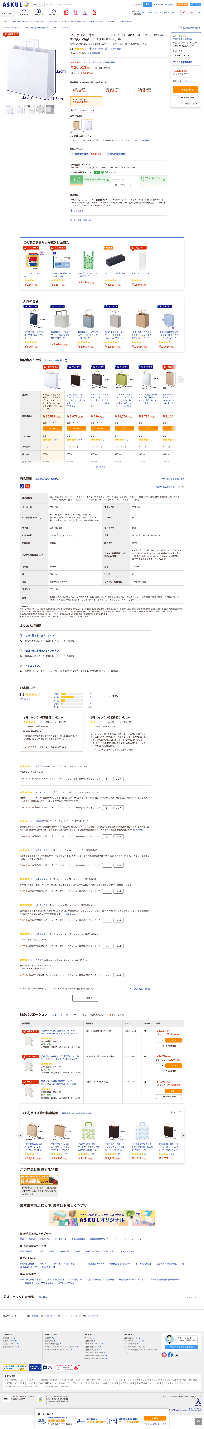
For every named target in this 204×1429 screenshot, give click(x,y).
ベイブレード (67, 1316)
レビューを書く (115, 49)
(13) (119, 1154)
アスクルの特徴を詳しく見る (155, 1424)
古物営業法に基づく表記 (93, 1353)
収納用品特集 (142, 1383)
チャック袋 (64, 1251)
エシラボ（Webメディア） (133, 1347)
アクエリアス (93, 1316)
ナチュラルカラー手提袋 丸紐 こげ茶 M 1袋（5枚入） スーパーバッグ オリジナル (100, 400)
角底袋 (32, 1239)
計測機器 (110, 1279)
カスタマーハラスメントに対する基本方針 (60, 1347)
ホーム (5, 22)
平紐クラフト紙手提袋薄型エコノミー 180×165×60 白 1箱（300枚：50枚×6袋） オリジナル (60, 1083)
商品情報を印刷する (192, 28)
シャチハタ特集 (155, 1383)
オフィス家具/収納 (143, 1264)
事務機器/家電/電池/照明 (119, 1264)
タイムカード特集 (66, 1380)
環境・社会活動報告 (52, 1344)
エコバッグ (136, 1239)
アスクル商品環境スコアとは (167, 487)
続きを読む (138, 830)
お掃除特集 (193, 1380)
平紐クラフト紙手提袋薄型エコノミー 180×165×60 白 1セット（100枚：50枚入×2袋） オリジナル (60, 1032)
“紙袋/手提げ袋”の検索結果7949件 (76, 1113)
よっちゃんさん (43, 905)
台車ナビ (74, 1383)
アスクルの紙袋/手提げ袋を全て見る (36, 28)
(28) (38, 1154)
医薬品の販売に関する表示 (94, 1359)
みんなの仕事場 (130, 1344)
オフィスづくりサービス (32, 1387)
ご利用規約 (88, 1341)
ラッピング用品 (92, 1251)
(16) (152, 439)
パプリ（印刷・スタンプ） (133, 1341)
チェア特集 (147, 1380)
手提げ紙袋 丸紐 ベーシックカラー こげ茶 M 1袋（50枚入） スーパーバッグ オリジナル (76, 400)
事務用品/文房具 (27, 1264)
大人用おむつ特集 (127, 1383)
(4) (128, 439)
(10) (80, 439)
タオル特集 (31, 1383)
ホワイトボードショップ (101, 1380)
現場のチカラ (64, 1383)
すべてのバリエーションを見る (135, 140)
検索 (147, 4)
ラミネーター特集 (82, 1380)
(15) (92, 1154)
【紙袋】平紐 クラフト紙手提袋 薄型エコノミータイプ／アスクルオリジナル (105, 22)
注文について (8, 1338)
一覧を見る (42, 1297)
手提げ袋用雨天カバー (100, 1239)
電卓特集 (44, 1380)
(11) (145, 1154)
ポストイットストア (12, 1387)
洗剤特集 (8, 1383)
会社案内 (48, 1338)
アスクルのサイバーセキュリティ (57, 1350)
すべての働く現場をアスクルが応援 (94, 1383)
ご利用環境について (91, 1347)
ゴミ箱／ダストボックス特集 (176, 1380)
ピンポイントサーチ (51, 1387)
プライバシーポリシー (92, 1344)
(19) (56, 439)
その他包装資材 (127, 1251)
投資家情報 (49, 1341)
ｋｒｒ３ (43, 722)
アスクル (15, 28)
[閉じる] (169, 1409)
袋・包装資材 (40, 22)
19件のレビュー (26, 699)
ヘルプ (172, 5)
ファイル (43, 1264)
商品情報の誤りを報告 (45, 479)
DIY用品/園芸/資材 (66, 1283)
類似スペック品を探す (55, 360)
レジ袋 (40, 1251)
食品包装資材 (109, 1251)
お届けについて (8, 1341)
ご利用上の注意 (90, 1350)
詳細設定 (137, 4)
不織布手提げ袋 (78, 1239)
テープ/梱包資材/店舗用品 (22, 22)
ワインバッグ (120, 1239)
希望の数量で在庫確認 (182, 39)
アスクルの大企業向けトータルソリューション (140, 1351)
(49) (65, 1154)
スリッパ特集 (19, 1383)
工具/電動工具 (76, 1279)
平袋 (22, 1239)
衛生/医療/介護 (48, 1267)
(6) (104, 439)
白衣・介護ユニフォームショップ (176, 1383)
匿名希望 (40, 821)
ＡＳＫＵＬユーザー (44, 792)
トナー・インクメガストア (28, 1380)
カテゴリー (6, 14)
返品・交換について (10, 1347)
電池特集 (53, 1380)
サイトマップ (89, 1338)
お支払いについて (9, 1344)
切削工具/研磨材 (94, 1279)
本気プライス (13, 34)
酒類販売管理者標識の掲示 (94, 1356)
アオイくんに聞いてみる (181, 1347)
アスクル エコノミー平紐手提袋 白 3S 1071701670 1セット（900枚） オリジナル (61, 1057)
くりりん (40, 766)
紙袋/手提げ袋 (55, 22)
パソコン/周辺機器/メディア (92, 1264)
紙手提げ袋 (69, 22)
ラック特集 (158, 1380)
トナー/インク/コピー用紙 (63, 1264)
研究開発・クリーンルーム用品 (132, 1279)
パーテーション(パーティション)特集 (126, 1380)
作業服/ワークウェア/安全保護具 (39, 1283)
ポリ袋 (51, 1251)
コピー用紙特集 (11, 1380)
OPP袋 (77, 1251)
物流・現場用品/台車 (56, 1279)
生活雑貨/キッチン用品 (167, 1264)
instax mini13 (51, 1316)
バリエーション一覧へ (60, 1015)
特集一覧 (64, 1387)
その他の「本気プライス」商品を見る (99, 62)
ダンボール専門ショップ (47, 1383)
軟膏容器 (35, 1316)
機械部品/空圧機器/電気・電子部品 (165, 1279)
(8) (55, 1038)
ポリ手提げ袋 (60, 1239)
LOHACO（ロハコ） (131, 1338)
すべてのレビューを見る (140, 989)
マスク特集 (114, 1383)
